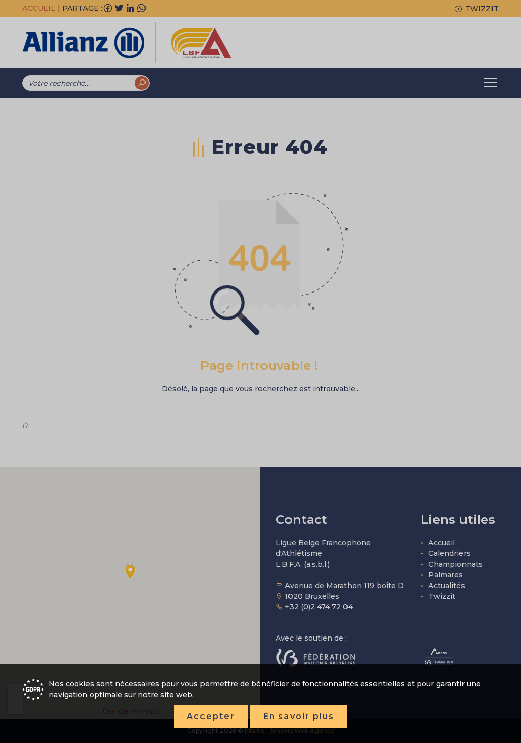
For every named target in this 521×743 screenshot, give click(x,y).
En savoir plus (298, 716)
